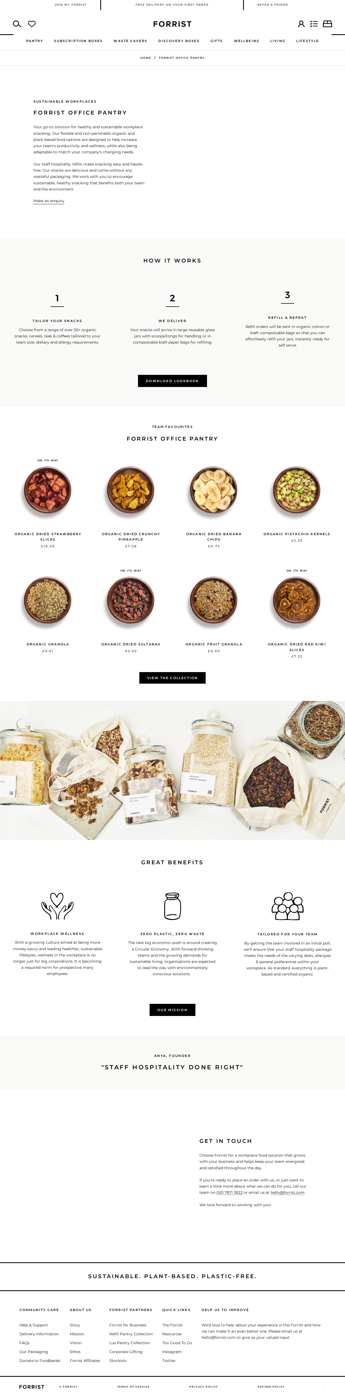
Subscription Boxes (78, 41)
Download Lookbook (172, 381)
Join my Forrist (70, 4)
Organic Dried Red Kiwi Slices (297, 647)
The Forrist (172, 1325)
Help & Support (33, 1325)
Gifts (217, 41)
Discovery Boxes (178, 41)
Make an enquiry (48, 200)
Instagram (172, 1351)
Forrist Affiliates (85, 1360)
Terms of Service (133, 1386)
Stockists (118, 1360)
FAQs (24, 1342)
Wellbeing (247, 41)
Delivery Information (39, 1334)
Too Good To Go (177, 1342)
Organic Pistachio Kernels (297, 534)
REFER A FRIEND (272, 4)
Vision (75, 1342)
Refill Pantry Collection (131, 1334)
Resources (172, 1334)
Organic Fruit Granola (213, 644)
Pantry (34, 41)
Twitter (169, 1360)
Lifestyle (307, 41)
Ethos (75, 1351)
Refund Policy (271, 1386)
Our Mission (172, 1010)
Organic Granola (48, 644)
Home (145, 58)
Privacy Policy (203, 1386)
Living (277, 41)
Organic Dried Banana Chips (214, 536)
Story (75, 1325)
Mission (77, 1334)
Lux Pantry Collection (129, 1342)
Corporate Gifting (126, 1351)
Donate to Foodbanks (39, 1360)
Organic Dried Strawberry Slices (48, 536)
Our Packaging (33, 1351)
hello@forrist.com (288, 1192)
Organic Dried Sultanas (131, 644)
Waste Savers (130, 41)
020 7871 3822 (229, 1192)
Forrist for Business (127, 1325)
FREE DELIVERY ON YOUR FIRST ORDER (172, 4)
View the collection (172, 678)
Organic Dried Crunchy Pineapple (131, 536)
